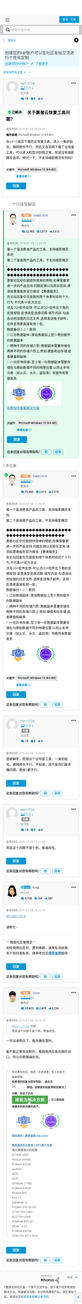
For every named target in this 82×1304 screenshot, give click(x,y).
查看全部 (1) (23, 176)
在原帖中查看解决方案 (23, 408)
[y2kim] (12, 997)
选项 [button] (76, 40)
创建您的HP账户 (17, 63)
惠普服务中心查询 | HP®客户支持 (32, 1145)
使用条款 (29, 1296)
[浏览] (6, 20)
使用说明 (54, 953)
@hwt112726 (20, 1026)
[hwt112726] (12, 87)
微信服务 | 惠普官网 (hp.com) (30, 1135)
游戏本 (12, 40)
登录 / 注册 (69, 19)
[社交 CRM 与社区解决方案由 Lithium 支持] (50, 1279)
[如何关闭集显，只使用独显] (25, 72)
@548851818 (15, 916)
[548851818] (13, 219)
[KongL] (12, 891)
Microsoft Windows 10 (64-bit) (37, 169)
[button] (73, 83)
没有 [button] (58, 452)
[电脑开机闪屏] (29, 72)
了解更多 (41, 63)
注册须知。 (44, 1296)
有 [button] (46, 452)
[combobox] (41, 30)
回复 (16, 186)
